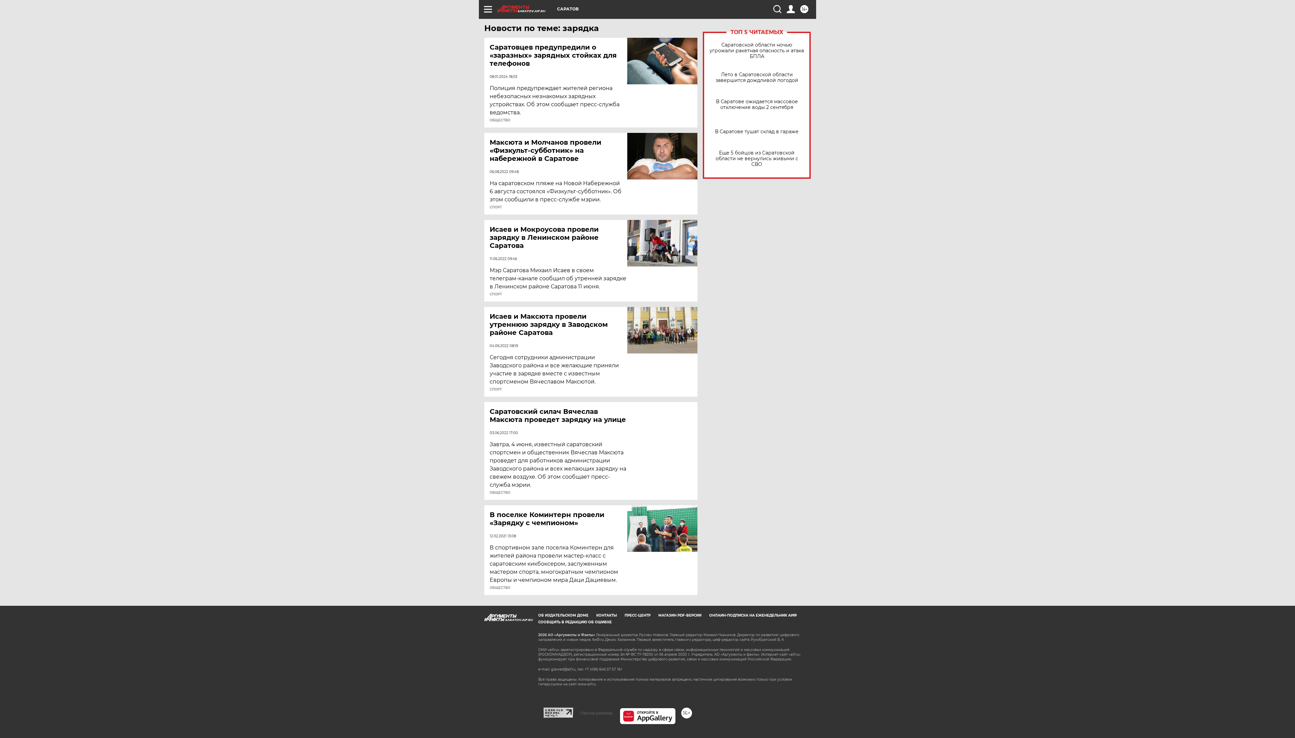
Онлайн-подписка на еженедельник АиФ (753, 615)
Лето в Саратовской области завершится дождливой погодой (757, 77)
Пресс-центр (638, 615)
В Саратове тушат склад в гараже (757, 132)
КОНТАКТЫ (606, 615)
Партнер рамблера (596, 713)
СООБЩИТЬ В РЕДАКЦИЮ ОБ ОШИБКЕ (575, 622)
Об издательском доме (563, 615)
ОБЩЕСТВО (500, 120)
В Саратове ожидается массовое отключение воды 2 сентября (757, 104)
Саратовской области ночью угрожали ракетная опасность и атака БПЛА (757, 50)
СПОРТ (496, 207)
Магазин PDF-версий (679, 615)
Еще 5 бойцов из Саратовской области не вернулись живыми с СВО (757, 158)
